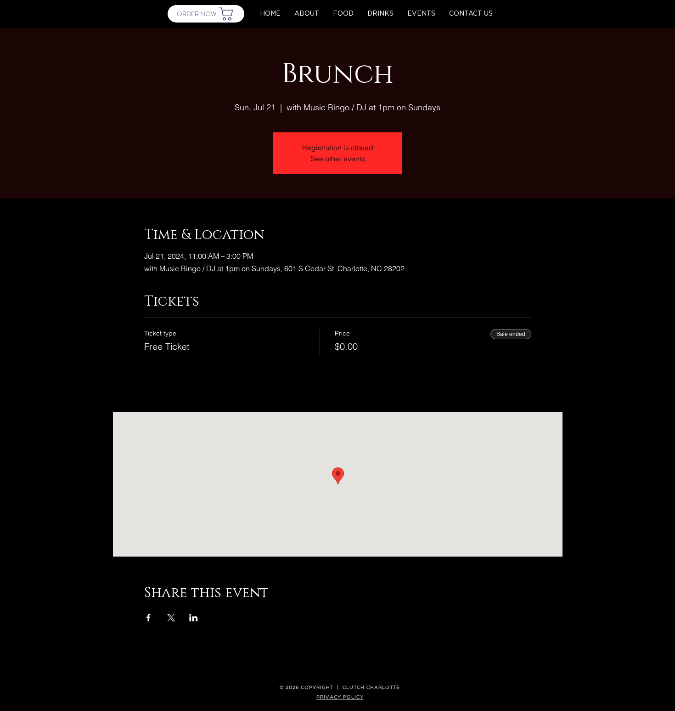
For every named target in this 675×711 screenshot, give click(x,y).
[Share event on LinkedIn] (193, 617)
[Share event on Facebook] (148, 617)
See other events (337, 158)
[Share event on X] (171, 617)
